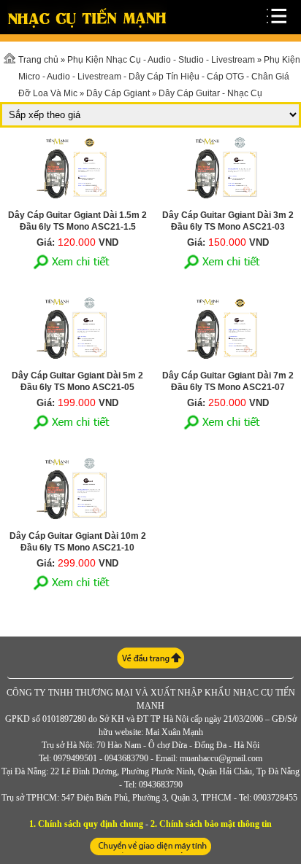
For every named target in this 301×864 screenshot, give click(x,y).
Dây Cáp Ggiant (118, 93)
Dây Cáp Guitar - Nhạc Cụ (210, 93)
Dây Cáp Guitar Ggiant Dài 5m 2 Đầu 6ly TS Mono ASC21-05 (77, 381)
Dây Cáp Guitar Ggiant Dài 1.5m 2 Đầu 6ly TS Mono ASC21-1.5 (77, 221)
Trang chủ (38, 60)
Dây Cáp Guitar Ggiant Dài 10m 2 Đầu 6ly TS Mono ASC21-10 (77, 542)
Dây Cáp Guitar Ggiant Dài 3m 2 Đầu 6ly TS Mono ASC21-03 (228, 221)
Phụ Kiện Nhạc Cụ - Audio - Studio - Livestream (161, 60)
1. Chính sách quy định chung (86, 824)
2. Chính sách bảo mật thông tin (211, 824)
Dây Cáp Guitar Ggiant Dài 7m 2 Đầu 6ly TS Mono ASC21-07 (228, 381)
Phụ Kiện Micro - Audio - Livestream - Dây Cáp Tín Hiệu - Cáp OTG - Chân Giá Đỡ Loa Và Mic (159, 76)
